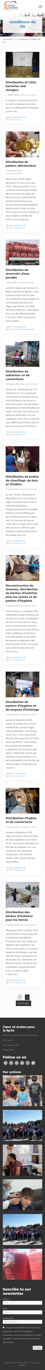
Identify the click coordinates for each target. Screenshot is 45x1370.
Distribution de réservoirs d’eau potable (17, 273)
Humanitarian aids (19, 117)
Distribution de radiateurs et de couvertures (18, 375)
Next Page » (23, 1004)
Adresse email (8, 1318)
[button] (40, 7)
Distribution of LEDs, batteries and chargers (21, 86)
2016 (11, 776)
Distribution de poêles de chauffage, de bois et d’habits (22, 480)
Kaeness (22, 1365)
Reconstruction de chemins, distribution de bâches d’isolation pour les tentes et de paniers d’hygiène (22, 593)
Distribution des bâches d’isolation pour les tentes (19, 916)
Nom (4, 1309)
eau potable (30, 329)
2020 (11, 228)
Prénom (6, 1299)
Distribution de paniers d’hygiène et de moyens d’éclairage (22, 705)
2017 (11, 543)
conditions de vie (15, 120)
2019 (11, 329)
